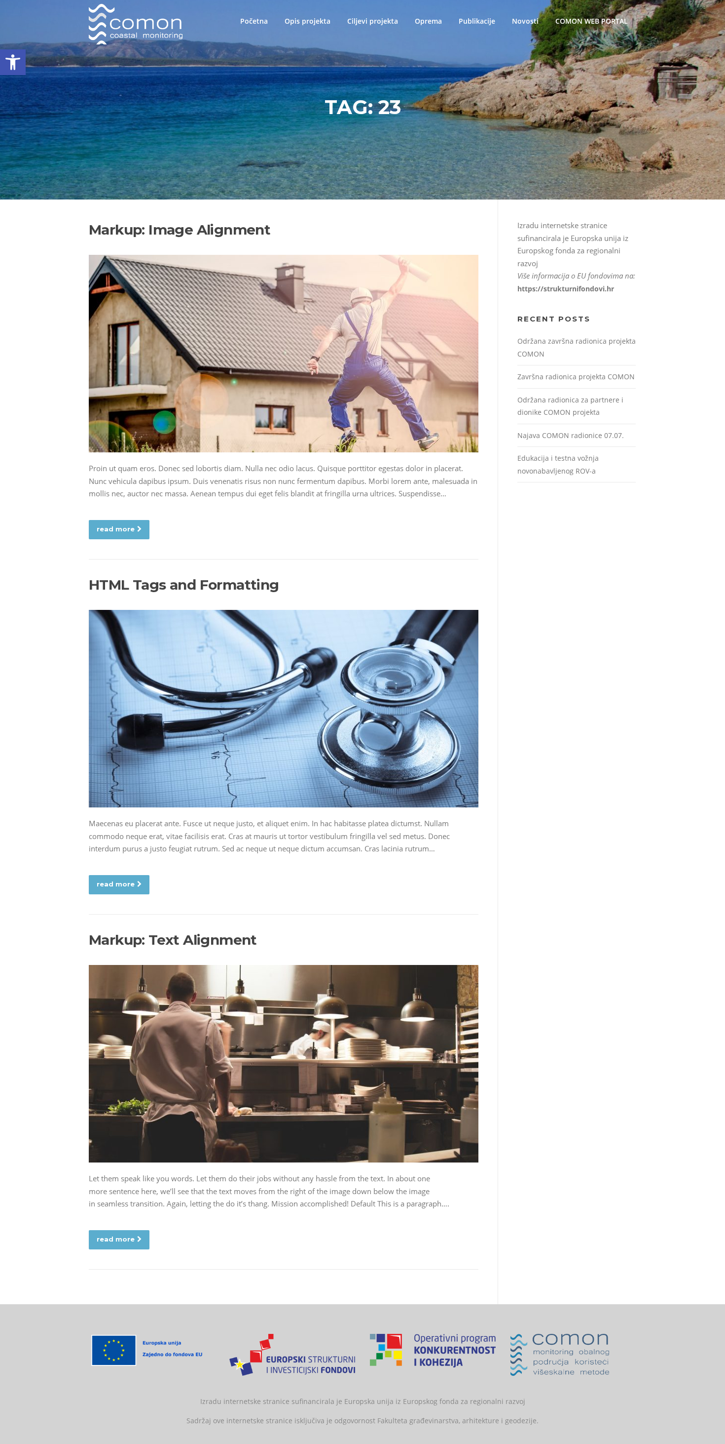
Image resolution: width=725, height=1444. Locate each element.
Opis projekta (307, 21)
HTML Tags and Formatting (184, 584)
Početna (254, 21)
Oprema (428, 21)
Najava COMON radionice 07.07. (570, 435)
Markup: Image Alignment (179, 229)
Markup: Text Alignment (173, 939)
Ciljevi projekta (372, 21)
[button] (13, 62)
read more (116, 529)
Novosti (525, 21)
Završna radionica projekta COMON (576, 376)
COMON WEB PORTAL (591, 21)
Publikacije (477, 21)
